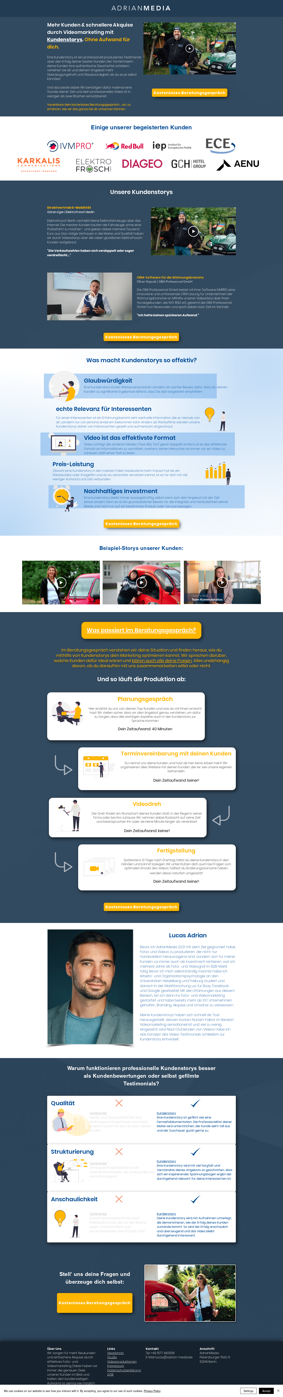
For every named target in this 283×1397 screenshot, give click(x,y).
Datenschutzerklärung (124, 1370)
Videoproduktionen (122, 1361)
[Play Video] (190, 48)
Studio (112, 1357)
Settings (248, 1391)
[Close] (278, 1391)
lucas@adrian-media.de (174, 1357)
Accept (266, 1391)
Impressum (115, 1366)
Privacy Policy (152, 1391)
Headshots (115, 1353)
